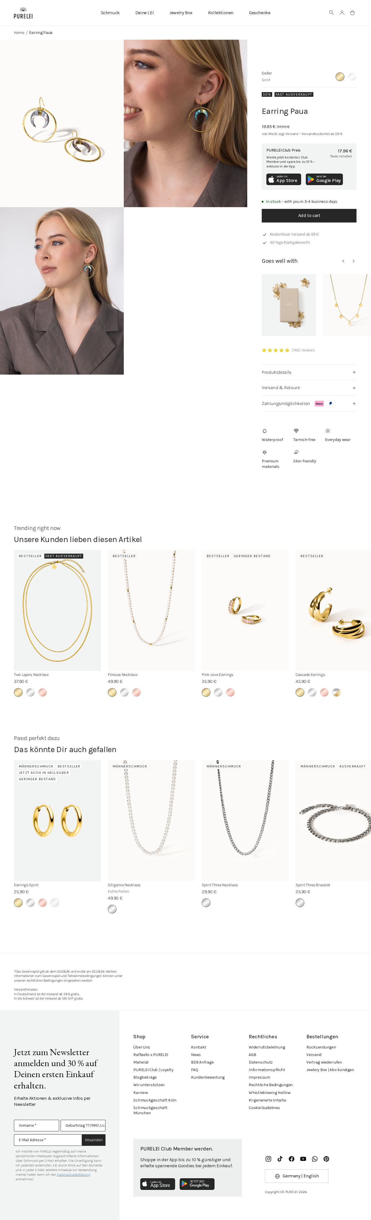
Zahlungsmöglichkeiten (286, 403)
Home (19, 32)
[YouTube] (303, 1158)
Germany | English (301, 1176)
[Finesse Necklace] (151, 610)
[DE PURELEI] (23, 13)
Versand (313, 1054)
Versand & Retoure (281, 387)
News (196, 1054)
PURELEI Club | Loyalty (153, 1069)
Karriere (140, 1092)
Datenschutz (261, 1062)
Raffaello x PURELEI (150, 1054)
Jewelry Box (180, 12)
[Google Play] (197, 1184)
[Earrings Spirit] (57, 820)
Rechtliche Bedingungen (271, 1084)
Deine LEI (144, 12)
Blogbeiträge (145, 1077)
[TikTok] (280, 1158)
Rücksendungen (321, 1047)
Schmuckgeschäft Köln (154, 1100)
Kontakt (198, 1047)
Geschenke (259, 12)
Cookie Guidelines (264, 1107)
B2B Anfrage (202, 1062)
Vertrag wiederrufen (324, 1062)
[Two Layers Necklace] (57, 610)
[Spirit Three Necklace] (245, 820)
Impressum (259, 1077)
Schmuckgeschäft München (150, 1110)
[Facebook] (291, 1158)
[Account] (342, 12)
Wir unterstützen (149, 1084)
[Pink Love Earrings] (245, 610)
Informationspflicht (267, 1069)
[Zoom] (62, 123)
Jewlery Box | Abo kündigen (330, 1069)
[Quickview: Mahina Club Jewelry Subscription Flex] (289, 305)
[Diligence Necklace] (151, 820)
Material (140, 1062)
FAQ (194, 1069)
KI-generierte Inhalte (267, 1100)
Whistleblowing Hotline (269, 1092)
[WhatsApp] (314, 1158)
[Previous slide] (343, 261)
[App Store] (157, 1184)
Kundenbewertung (208, 1077)
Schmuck (110, 12)
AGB (252, 1054)
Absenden (94, 1139)
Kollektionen (220, 12)
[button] (331, 12)
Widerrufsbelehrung (267, 1047)
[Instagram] (268, 1158)
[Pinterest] (326, 1158)
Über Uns (141, 1047)
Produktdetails (276, 372)
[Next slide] (354, 261)
